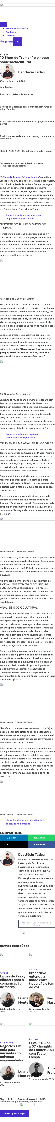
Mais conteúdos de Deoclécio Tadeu (36, 924)
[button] (14, 838)
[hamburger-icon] (3, 24)
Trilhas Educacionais (17, 28)
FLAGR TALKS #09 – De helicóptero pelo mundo (26, 151)
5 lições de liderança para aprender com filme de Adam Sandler (26, 108)
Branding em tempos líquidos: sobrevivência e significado (22, 435)
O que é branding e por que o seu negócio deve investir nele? (24, 216)
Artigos (4, 973)
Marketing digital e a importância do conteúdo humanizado (25, 821)
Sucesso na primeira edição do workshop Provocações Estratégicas (22, 164)
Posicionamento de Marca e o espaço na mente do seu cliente (27, 137)
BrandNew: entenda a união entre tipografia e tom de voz (27, 123)
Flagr (11, 1042)
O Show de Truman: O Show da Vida (20, 177)
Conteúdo (11, 32)
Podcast (33, 1039)
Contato (10, 35)
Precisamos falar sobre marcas (16, 94)
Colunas (33, 969)
